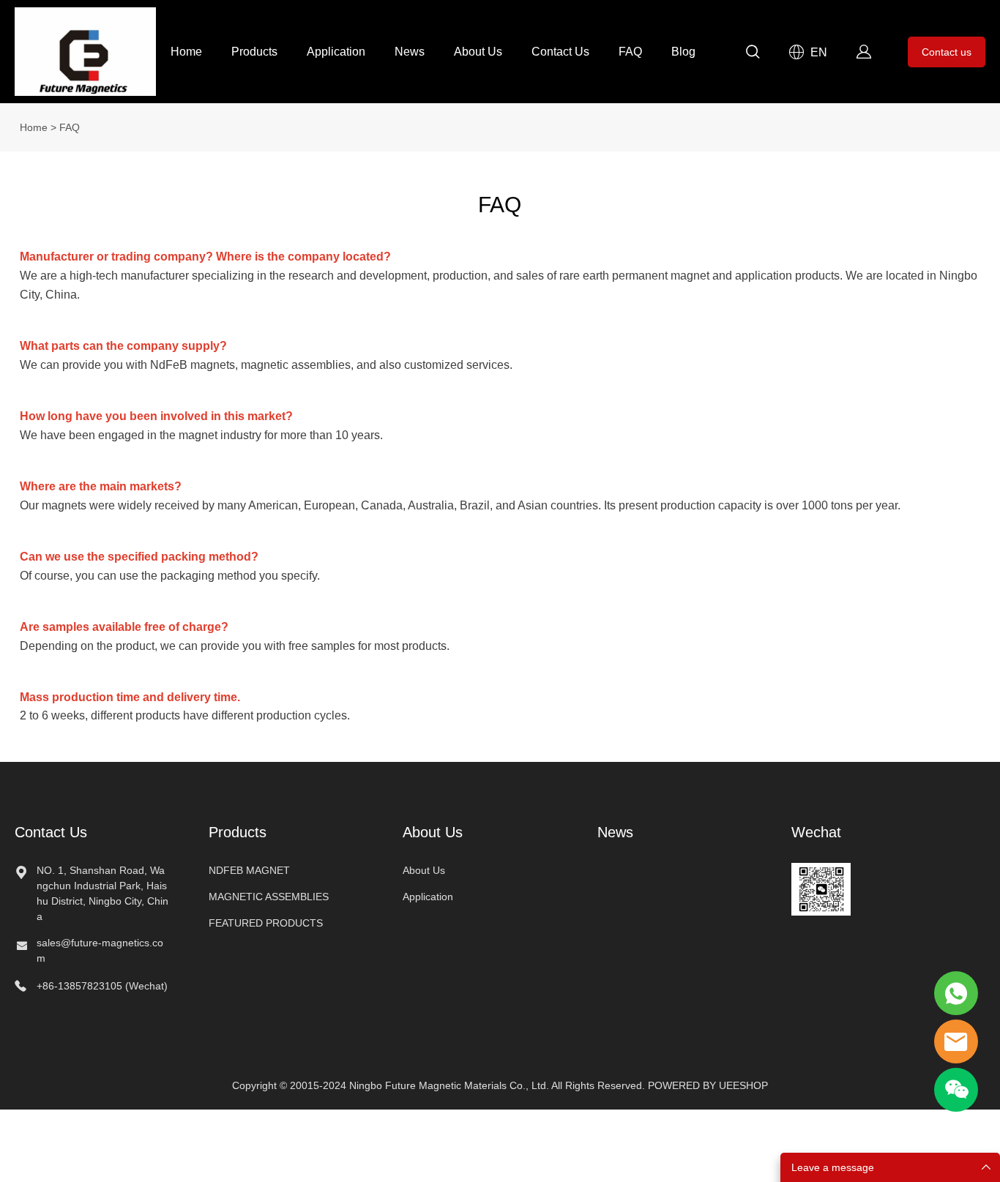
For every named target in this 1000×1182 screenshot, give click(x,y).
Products (254, 51)
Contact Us (560, 51)
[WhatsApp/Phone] (956, 993)
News (410, 51)
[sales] (956, 1041)
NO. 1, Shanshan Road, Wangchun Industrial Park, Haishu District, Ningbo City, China (102, 893)
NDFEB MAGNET (249, 870)
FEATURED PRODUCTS (266, 923)
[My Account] (864, 51)
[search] (752, 54)
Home (186, 51)
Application (336, 51)
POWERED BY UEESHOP (708, 1085)
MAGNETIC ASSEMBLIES (269, 896)
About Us (478, 51)
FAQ (630, 51)
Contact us (946, 52)
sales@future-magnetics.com (100, 950)
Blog (683, 51)
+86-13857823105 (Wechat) (102, 986)
